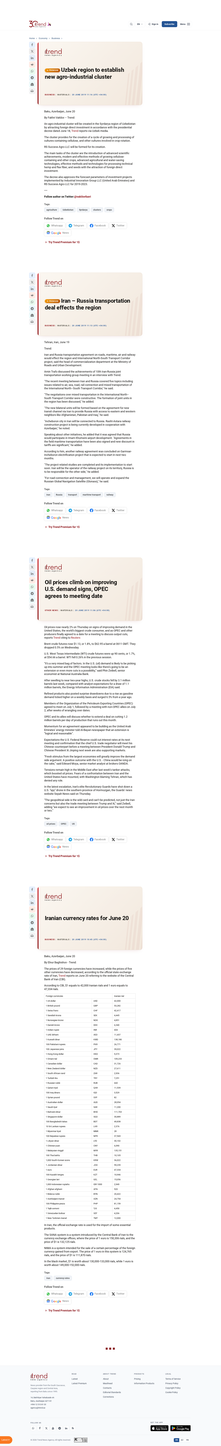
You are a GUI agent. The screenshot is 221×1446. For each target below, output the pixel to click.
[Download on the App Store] (159, 1428)
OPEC (63, 824)
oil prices (50, 824)
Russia (59, 495)
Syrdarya (83, 210)
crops (109, 210)
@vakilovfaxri (82, 196)
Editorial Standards (112, 1392)
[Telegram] (59, 1428)
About (106, 1379)
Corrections (108, 1397)
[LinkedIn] (66, 1428)
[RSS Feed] (73, 1428)
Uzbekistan (68, 210)
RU (187, 1440)
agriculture (51, 210)
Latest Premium (79, 1383)
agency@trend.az (38, 1408)
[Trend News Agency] (39, 1377)
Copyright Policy (173, 1388)
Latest (75, 1379)
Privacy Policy (171, 1383)
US (73, 824)
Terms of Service (173, 1379)
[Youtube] (53, 1428)
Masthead (107, 1383)
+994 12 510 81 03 (38, 1404)
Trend (75, 130)
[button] (32, 45)
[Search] (131, 24)
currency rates (63, 1278)
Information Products (144, 1383)
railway (109, 495)
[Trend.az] (40, 24)
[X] (46, 1428)
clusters (97, 210)
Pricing (137, 1379)
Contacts (107, 1388)
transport (72, 495)
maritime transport (92, 495)
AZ (182, 1440)
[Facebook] (40, 1428)
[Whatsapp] (33, 1428)
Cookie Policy (171, 1392)
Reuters (75, 637)
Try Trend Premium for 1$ (64, 242)
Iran (48, 495)
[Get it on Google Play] (180, 1428)
